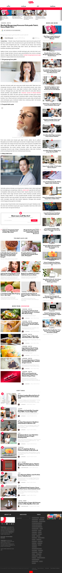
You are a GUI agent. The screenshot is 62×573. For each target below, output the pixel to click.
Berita (19, 462)
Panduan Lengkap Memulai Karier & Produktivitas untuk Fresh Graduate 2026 (28, 397)
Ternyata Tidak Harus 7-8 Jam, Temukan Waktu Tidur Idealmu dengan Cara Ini (31, 361)
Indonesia (35, 534)
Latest (8, 6)
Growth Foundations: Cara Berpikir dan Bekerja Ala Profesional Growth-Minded (52, 88)
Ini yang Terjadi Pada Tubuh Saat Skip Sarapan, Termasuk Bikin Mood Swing (30, 312)
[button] (7, 521)
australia (42, 517)
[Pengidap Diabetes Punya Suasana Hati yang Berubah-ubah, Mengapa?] (31, 246)
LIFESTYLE (9, 251)
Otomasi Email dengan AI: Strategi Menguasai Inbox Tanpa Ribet (52, 297)
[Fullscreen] (13, 524)
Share (2, 63)
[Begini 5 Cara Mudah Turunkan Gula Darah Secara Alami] (31, 266)
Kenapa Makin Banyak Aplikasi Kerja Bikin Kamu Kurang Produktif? (52, 247)
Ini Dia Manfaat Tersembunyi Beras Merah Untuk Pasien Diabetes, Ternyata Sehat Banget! (9, 255)
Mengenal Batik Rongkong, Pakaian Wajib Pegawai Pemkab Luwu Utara (28, 464)
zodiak (34, 563)
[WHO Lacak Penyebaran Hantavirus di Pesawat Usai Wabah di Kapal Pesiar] (11, 376)
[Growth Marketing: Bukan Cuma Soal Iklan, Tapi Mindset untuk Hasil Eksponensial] (29, 13)
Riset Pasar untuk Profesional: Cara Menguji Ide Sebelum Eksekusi (52, 38)
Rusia (34, 554)
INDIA (40, 532)
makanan (39, 539)
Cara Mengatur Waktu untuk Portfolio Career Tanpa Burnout (29, 475)
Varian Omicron (36, 559)
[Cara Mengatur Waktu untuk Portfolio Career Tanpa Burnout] (9, 478)
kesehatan (35, 537)
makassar (35, 541)
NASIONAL (24, 462)
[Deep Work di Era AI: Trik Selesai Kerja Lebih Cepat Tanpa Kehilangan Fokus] (52, 273)
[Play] (2, 524)
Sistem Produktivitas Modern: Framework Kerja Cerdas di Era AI (28, 449)
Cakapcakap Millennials (37, 526)
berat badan (35, 519)
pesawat (40, 550)
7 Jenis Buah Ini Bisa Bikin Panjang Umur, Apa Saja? (10, 294)
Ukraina (34, 557)
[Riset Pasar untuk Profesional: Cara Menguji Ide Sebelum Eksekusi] (6, 13)
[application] (8, 521)
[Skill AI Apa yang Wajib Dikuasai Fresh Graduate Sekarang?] (52, 97)
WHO (41, 561)
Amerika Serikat (36, 517)
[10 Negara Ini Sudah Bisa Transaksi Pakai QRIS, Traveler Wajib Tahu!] (9, 413)
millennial (40, 543)
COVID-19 (35, 530)
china (41, 528)
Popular (23, 6)
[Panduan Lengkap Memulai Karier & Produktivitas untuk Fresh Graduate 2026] (9, 398)
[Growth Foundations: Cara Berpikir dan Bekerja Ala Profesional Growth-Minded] (40, 13)
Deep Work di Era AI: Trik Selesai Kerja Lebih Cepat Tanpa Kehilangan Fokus (52, 281)
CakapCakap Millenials (37, 523)
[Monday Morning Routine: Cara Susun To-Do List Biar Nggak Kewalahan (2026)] (52, 323)
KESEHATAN (3, 251)
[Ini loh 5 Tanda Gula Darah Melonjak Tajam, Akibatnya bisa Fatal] (31, 287)
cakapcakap (35, 521)
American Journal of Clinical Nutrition (31, 92)
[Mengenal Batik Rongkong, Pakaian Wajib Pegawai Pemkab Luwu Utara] (9, 465)
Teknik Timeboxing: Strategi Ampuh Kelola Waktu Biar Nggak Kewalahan (52, 314)
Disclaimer (47, 568)
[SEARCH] (60, 8)
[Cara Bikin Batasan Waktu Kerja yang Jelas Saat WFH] (52, 144)
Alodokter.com (26, 185)
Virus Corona (35, 561)
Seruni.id (27, 137)
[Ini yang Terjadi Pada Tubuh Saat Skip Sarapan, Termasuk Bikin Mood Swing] (11, 314)
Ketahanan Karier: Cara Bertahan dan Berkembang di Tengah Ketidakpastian (28, 436)
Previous (0, 15)
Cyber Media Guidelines (55, 568)
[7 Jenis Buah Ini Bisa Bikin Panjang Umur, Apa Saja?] (10, 287)
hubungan (35, 532)
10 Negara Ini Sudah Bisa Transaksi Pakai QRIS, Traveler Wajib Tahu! (28, 411)
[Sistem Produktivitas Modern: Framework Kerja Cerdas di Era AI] (9, 452)
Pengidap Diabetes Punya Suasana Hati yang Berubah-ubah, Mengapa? (29, 254)
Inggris (40, 534)
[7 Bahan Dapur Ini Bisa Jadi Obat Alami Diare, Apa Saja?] (11, 339)
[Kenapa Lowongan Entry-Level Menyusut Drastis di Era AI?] (52, 113)
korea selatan (41, 537)
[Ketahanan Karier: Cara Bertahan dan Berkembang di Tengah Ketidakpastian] (9, 438)
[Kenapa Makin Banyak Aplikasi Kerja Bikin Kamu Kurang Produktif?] (52, 239)
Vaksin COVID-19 (41, 557)
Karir (19, 393)
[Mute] (11, 524)
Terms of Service (40, 568)
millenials (34, 543)
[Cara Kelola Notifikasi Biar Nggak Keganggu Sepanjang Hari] (52, 222)
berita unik (42, 519)
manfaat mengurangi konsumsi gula (32, 55)
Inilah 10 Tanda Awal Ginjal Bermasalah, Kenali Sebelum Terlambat (30, 324)
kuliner (34, 539)
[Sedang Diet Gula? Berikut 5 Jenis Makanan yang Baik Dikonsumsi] (10, 266)
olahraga (35, 546)
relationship (35, 552)
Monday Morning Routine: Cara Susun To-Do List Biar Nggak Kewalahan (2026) (52, 331)
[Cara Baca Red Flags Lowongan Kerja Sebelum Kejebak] (52, 128)
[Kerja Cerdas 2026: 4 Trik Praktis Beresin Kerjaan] (52, 160)
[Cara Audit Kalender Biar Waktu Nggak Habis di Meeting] (52, 175)
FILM (40, 530)
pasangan (35, 550)
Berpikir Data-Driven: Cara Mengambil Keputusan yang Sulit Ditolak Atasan (17, 17)
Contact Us (34, 568)
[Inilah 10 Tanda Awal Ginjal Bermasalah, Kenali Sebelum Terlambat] (11, 326)
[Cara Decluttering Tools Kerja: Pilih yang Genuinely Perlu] (52, 206)
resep (40, 552)
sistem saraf (26, 190)
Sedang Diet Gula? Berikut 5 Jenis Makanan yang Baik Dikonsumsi (10, 274)
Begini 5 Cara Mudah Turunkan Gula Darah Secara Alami (30, 274)
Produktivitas (21, 447)
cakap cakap (42, 521)
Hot (38, 6)
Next (61, 15)
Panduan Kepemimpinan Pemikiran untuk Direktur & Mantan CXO (28, 422)
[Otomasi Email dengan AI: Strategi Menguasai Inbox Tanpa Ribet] (52, 290)
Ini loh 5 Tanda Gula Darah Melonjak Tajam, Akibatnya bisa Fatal (30, 295)
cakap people (35, 528)
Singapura (39, 554)
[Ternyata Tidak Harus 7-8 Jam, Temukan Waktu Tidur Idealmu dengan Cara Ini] (11, 363)
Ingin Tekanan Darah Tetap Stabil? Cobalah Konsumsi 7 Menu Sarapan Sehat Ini (30, 349)
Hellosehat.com (26, 82)
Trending (52, 6)
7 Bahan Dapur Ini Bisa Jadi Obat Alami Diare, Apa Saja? (30, 337)
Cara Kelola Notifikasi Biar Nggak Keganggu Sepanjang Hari (52, 230)
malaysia (40, 541)
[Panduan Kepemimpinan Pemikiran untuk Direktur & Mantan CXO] (9, 425)
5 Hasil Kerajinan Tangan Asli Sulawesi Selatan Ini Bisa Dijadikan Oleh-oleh (29, 503)
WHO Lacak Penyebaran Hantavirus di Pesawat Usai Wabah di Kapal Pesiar (30, 375)
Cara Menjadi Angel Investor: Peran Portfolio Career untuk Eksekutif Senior (29, 488)
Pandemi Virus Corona (37, 548)
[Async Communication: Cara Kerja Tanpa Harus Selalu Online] (52, 191)
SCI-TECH (20, 408)
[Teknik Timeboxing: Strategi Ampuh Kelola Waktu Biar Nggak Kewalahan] (52, 306)
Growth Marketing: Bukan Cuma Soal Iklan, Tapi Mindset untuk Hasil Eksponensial (52, 71)
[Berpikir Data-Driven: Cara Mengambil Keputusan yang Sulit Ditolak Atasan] (17, 13)
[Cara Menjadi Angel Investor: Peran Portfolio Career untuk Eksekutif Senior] (9, 491)
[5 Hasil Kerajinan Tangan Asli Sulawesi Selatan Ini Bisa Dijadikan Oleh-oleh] (9, 504)
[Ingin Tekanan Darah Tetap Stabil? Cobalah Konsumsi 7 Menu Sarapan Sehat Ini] (11, 351)
